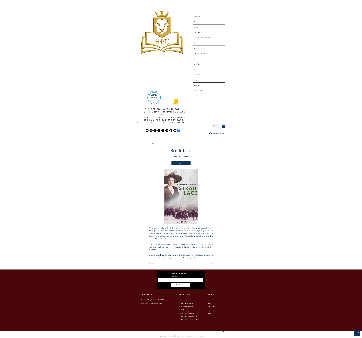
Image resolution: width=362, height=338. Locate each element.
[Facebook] (151, 130)
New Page (197, 59)
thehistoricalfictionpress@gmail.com (151, 303)
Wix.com (201, 336)
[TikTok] (170, 130)
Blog (195, 69)
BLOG (209, 313)
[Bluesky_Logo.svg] (178, 130)
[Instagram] (158, 130)
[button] (223, 126)
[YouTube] (174, 130)
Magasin (196, 80)
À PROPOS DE (198, 90)
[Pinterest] (166, 130)
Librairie (196, 43)
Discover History (199, 48)
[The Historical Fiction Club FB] (147, 130)
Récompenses (198, 32)
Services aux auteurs (200, 53)
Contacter (182, 310)
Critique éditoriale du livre (202, 38)
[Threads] (162, 130)
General (196, 27)
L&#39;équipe (198, 96)
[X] (154, 130)
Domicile (197, 16)
